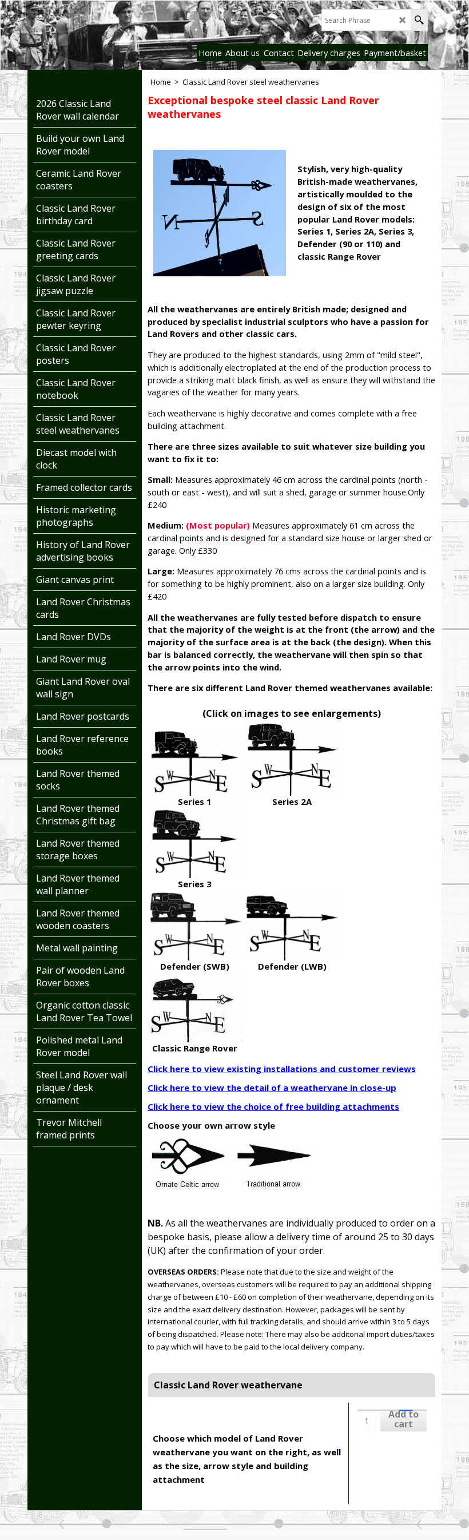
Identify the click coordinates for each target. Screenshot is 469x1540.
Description (183, 1416)
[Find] (419, 20)
